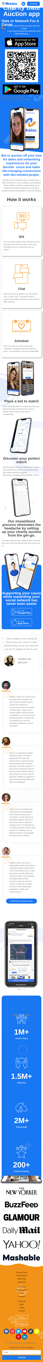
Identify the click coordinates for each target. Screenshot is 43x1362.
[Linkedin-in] (24, 1337)
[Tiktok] (30, 1331)
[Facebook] (6, 1331)
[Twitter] (18, 1331)
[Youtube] (24, 1331)
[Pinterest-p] (18, 1337)
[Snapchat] (36, 1331)
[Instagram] (12, 1331)
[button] (23, 4)
